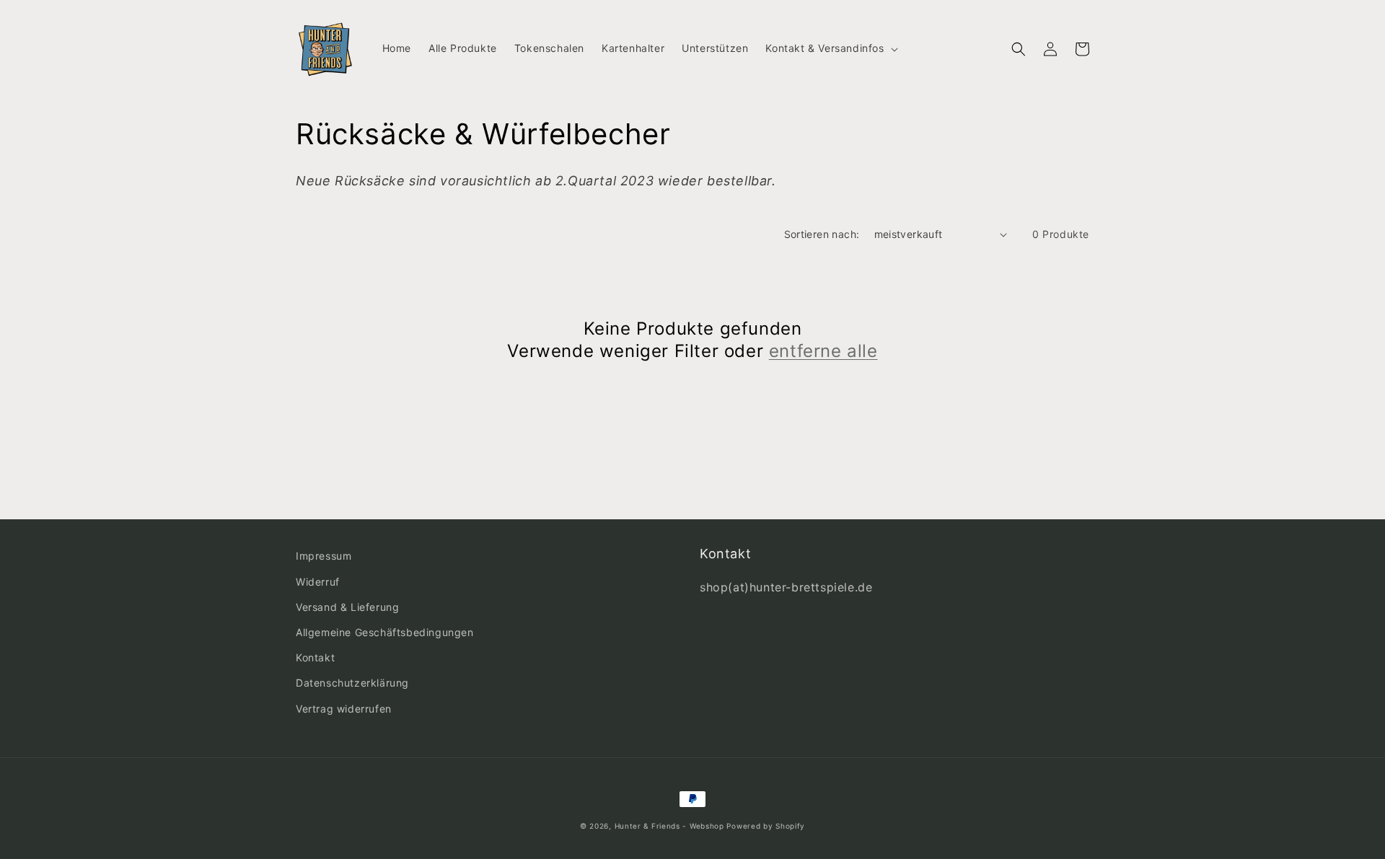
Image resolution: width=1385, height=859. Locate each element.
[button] (830, 48)
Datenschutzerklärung (352, 683)
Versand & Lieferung (347, 607)
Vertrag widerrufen (344, 708)
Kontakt (315, 657)
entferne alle (823, 350)
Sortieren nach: (822, 234)
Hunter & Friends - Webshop (669, 825)
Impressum (323, 556)
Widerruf (318, 582)
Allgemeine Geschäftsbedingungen (385, 632)
